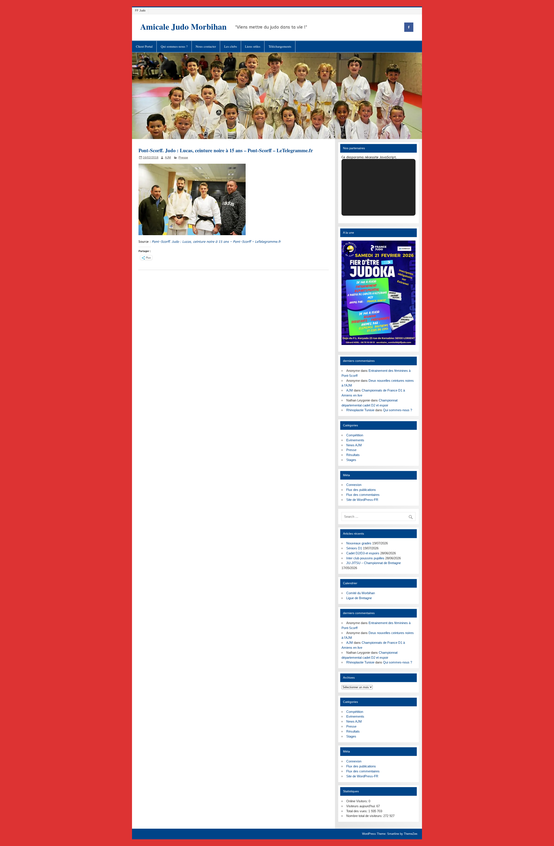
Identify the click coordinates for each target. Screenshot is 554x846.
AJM (168, 157)
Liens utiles (252, 46)
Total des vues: (357, 811)
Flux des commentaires (363, 495)
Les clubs (230, 46)
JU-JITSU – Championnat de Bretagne (373, 563)
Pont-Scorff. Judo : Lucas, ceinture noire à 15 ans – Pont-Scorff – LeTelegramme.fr (216, 242)
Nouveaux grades (358, 543)
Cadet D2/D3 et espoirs (362, 553)
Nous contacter (206, 46)
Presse (183, 157)
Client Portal (144, 46)
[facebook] (408, 27)
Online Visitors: (357, 801)
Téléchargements (280, 46)
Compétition (354, 435)
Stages (351, 460)
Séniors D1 (354, 548)
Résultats (353, 455)
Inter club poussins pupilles (365, 558)
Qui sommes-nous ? (174, 46)
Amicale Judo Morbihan (183, 26)
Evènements (355, 440)
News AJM (354, 445)
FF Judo (140, 10)
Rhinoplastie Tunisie (360, 410)
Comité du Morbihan (360, 593)
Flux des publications (361, 490)
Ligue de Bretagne (359, 598)
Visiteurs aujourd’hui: (361, 806)
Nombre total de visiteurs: (364, 816)
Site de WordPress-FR (362, 499)
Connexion (353, 485)
